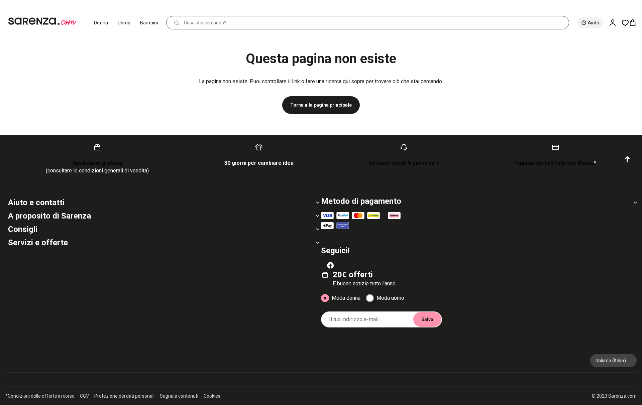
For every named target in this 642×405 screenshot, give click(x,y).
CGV (84, 396)
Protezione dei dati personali (124, 396)
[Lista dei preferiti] (625, 23)
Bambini (149, 22)
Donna (101, 22)
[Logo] (45, 21)
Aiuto (593, 22)
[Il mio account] (615, 23)
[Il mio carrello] (635, 23)
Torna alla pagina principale (321, 105)
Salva (427, 319)
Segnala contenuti (179, 396)
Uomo (124, 22)
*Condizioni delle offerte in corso (40, 396)
